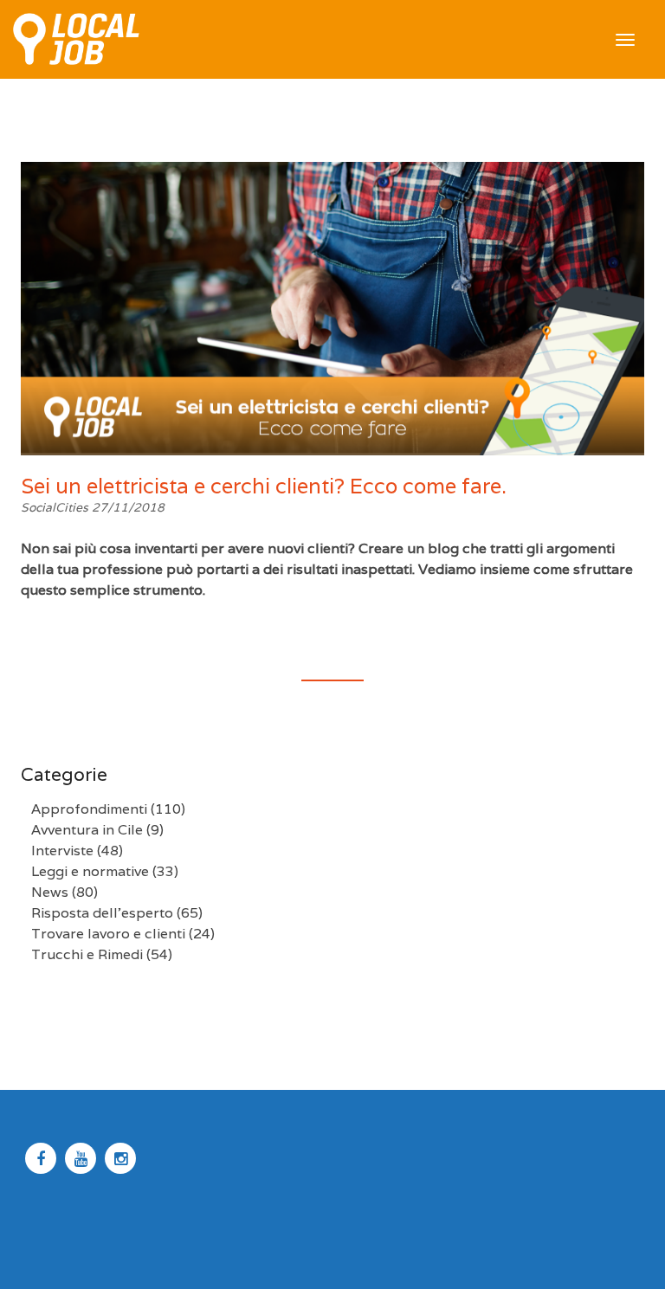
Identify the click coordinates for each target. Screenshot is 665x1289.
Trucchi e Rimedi (87, 954)
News (49, 892)
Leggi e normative (90, 871)
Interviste (62, 850)
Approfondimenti (89, 809)
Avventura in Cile (87, 830)
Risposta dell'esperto (102, 913)
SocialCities (56, 507)
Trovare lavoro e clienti (108, 934)
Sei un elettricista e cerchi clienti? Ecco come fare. (264, 486)
